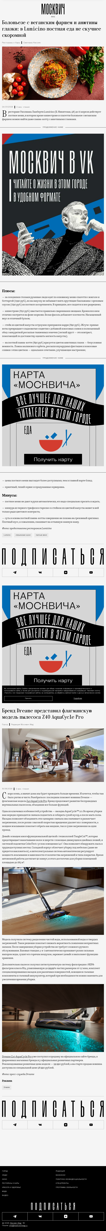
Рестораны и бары (11, 43)
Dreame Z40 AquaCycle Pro (17, 1056)
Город (5, 725)
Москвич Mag (16, 1223)
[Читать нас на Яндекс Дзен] (66, 572)
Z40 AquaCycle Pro (36, 801)
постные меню (41, 535)
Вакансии (60, 1175)
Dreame (7, 1087)
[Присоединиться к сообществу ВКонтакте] (40, 572)
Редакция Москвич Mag (22, 725)
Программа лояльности (67, 1187)
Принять (28, 698)
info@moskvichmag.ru (18, 1225)
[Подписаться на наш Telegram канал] (15, 572)
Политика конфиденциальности (71, 1179)
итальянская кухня (23, 535)
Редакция (60, 1171)
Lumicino (7, 535)
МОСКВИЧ (53, 10)
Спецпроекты (62, 1183)
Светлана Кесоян (32, 43)
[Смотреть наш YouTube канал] (91, 572)
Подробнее (78, 698)
